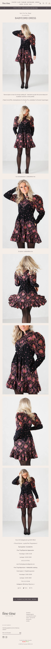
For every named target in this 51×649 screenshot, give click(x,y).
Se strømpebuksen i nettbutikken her (25, 176)
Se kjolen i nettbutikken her (25, 251)
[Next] (46, 8)
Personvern (28, 619)
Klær (18, 2)
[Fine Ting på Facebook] (6, 637)
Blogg (21, 4)
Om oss (26, 4)
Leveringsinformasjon (31, 616)
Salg (30, 4)
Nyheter (14, 2)
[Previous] (4, 8)
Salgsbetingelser (30, 614)
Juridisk (27, 621)
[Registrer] (20, 633)
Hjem (21, 13)
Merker (37, 2)
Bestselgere (30, 2)
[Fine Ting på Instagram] (3, 637)
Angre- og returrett (30, 617)
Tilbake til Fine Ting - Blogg (26, 599)
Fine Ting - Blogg (27, 13)
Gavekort (28, 612)
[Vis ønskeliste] (46, 3)
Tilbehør (23, 2)
